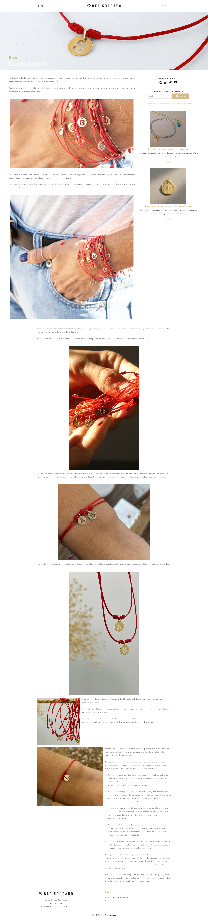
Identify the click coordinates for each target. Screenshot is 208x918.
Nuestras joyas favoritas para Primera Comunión (168, 206)
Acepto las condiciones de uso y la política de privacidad (169, 104)
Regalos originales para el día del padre (168, 149)
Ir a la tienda (164, 6)
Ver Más (168, 162)
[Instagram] (41, 6)
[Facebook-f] (38, 6)
